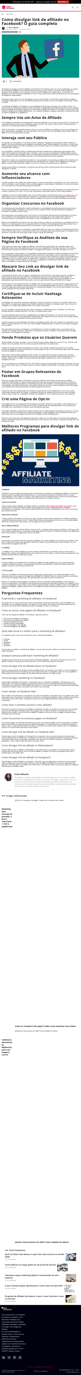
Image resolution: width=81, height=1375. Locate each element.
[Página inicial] (2, 14)
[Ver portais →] (63, 2)
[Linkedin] (3, 1363)
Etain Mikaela (21, 774)
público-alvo (70, 195)
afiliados (30, 99)
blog (3, 131)
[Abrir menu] (77, 7)
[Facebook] (9, 1363)
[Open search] (73, 7)
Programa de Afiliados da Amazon (60, 506)
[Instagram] (14, 1363)
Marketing (9, 14)
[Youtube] (20, 1363)
